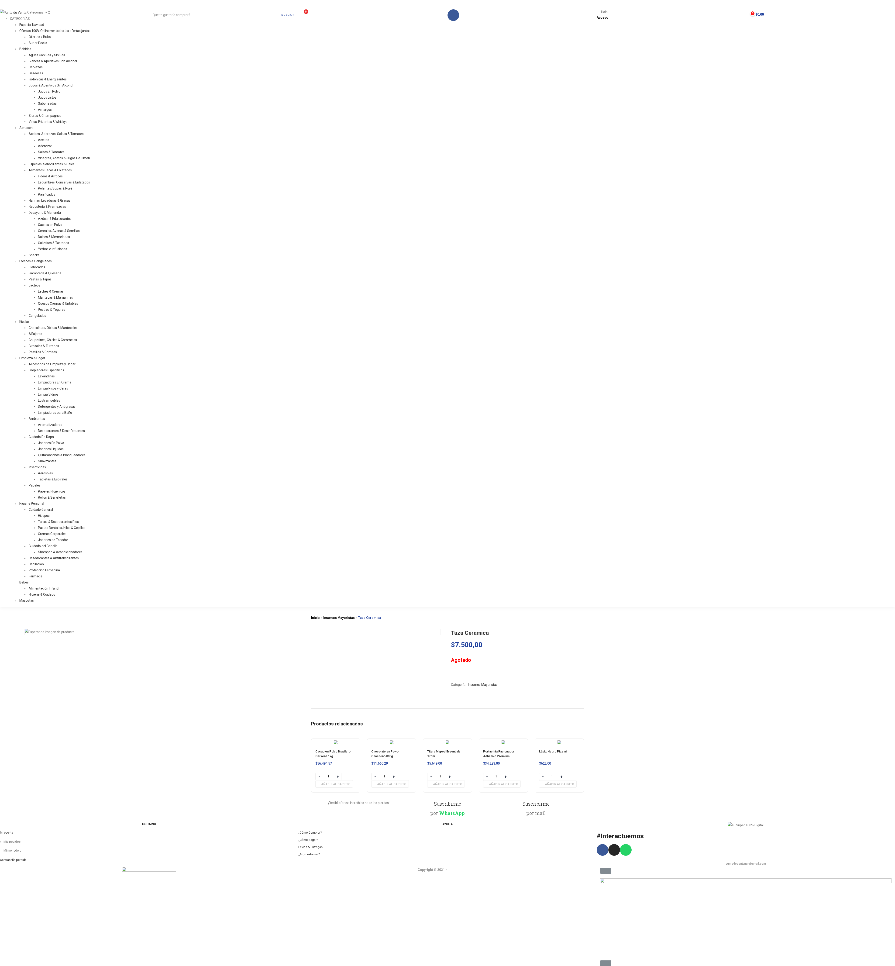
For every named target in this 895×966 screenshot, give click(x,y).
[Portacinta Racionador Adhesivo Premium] (503, 742)
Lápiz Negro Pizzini (553, 751)
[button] (755, 13)
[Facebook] (453, 15)
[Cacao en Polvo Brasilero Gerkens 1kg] (335, 742)
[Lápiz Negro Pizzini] (559, 742)
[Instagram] (614, 850)
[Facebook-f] (602, 850)
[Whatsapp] (626, 850)
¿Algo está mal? (309, 854)
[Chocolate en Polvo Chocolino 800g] (391, 742)
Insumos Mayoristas (339, 618)
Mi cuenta (6, 832)
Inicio (315, 618)
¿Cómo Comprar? (310, 832)
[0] (300, 14)
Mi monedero (12, 850)
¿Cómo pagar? (308, 840)
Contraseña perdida (13, 860)
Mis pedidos (12, 841)
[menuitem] (19, 19)
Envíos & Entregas (310, 847)
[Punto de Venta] (13, 12)
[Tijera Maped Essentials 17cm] (447, 742)
